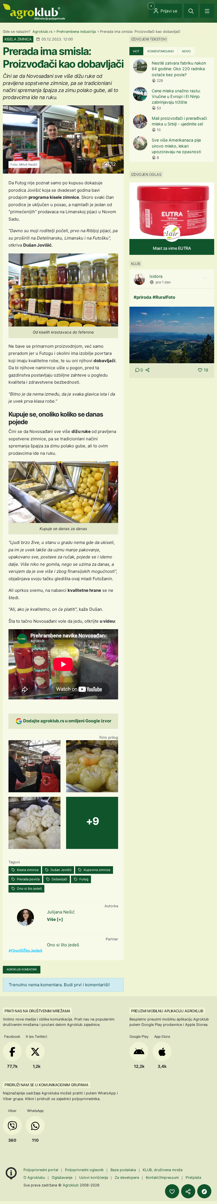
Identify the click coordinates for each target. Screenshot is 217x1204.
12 (112, 164)
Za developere (127, 1177)
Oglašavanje (62, 1177)
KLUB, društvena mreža (163, 1170)
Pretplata (193, 1177)
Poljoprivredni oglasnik (85, 1170)
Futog (83, 879)
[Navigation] (207, 11)
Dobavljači (59, 879)
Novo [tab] (186, 51)
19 (206, 370)
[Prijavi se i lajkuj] (172, 1191)
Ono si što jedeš (29, 889)
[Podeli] (188, 1191)
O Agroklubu (34, 1177)
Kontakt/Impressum (162, 1177)
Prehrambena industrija (76, 31)
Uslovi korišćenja (93, 1177)
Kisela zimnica (27, 870)
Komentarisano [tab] (160, 51)
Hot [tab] (136, 51)
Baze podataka (123, 1170)
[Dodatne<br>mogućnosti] (204, 1191)
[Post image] (171, 334)
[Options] (205, 278)
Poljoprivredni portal (41, 1170)
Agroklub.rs (42, 31)
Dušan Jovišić (60, 870)
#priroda (142, 297)
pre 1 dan (163, 282)
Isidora (155, 276)
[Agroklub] (34, 11)
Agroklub (71, 1185)
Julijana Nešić (61, 912)
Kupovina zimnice (96, 870)
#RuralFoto (164, 297)
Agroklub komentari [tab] (21, 969)
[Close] (191, 11)
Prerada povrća (28, 879)
